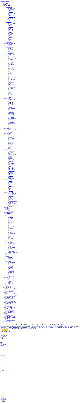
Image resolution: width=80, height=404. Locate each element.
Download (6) (12, 218)
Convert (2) (11, 24)
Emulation (74, 326)
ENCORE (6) (12, 49)
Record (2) (11, 35)
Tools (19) (11, 148)
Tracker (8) (11, 40)
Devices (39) (9, 98)
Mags (32, 327)
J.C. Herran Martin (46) (11, 296)
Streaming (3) (12, 233)
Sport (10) (11, 173)
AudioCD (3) (12, 23)
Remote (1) (11, 226)
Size (1, 342)
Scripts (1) (11, 214)
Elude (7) (11, 48)
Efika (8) (11, 119)
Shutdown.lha (3, 399)
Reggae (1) (11, 90)
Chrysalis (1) (9, 42)
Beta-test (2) (11, 211)
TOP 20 (5, 4)
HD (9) (10, 107)
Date (1, 347)
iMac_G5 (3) (11, 196)
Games (7, 327)
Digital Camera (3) (13, 100)
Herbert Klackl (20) (10, 305)
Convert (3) (11, 279)
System (15, 328)
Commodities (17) (12, 9)
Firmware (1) (11, 267)
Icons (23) (11, 12)
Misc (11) (11, 283)
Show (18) (11, 187)
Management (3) (12, 84)
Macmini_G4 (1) (12, 197)
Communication (24, 326)
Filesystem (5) (12, 222)
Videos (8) (8, 286)
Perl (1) (10, 89)
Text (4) (10, 177)
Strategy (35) (11, 174)
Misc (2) (11, 268)
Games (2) (11, 121)
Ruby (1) (11, 92)
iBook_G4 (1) (12, 194)
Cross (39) (11, 72)
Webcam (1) (11, 114)
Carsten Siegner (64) (10, 292)
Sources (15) (11, 95)
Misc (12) (11, 30)
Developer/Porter (3, 344)
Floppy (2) (11, 104)
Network (59, 327)
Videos (33, 328)
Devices (58, 326)
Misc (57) (8, 209)
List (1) (10, 142)
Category (2, 345)
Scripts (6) (11, 37)
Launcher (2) (11, 159)
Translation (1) (12, 274)
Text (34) (8, 277)
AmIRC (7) (11, 44)
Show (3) (11, 146)
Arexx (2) (11, 65)
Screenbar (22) (12, 17)
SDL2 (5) (11, 94)
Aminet (8, 321)
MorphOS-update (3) (10, 212)
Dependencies (41, 326)
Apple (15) (11, 117)
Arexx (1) (11, 257)
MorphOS (44, 324)
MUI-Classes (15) (12, 60)
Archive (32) (11, 134)
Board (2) (11, 153)
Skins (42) (11, 18)
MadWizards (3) (12, 50)
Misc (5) (11, 85)
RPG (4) (11, 167)
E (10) (10, 74)
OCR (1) (11, 246)
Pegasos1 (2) (11, 198)
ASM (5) (11, 67)
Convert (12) (11, 242)
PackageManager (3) (13, 224)
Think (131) (11, 178)
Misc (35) (11, 161)
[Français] (7, 1)
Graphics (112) (9, 179)
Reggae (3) (11, 272)
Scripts (10, 328)
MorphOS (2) (12, 123)
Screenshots (3, 328)
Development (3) (12, 118)
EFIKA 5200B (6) (12, 193)
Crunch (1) (11, 138)
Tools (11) (11, 97)
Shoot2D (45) (12, 169)
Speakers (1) (11, 112)
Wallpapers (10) (12, 20)
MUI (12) (11, 88)
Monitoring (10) (12, 269)
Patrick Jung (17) (10, 311)
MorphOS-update (43, 327)
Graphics (14, 327)
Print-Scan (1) (12, 248)
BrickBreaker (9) (12, 154)
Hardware (21, 327)
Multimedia (52, 327)
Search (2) (11, 144)
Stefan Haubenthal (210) (11, 288)
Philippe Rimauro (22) (11, 302)
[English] (2, 1)
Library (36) (11, 59)
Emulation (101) (9, 128)
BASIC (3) (11, 69)
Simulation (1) (12, 172)
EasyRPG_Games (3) (13, 131)
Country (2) (11, 264)
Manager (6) (11, 143)
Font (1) (10, 282)
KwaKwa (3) (11, 45)
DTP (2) (10, 244)
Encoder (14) (11, 28)
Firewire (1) (11, 103)
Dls (1, 343)
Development (50, 326)
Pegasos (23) (11, 124)
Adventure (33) (12, 152)
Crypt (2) (11, 139)
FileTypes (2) (11, 10)
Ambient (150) (9, 7)
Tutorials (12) (12, 126)
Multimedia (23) (9, 213)
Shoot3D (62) (12, 171)
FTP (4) (10, 223)
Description (2, 340)
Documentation (66, 326)
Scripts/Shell (2, 400)
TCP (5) (10, 234)
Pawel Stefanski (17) (10, 310)
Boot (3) (11, 263)
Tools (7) (11, 39)
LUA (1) (11, 258)
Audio (10, 326)
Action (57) (11, 151)
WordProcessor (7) (13, 252)
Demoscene (33, 326)
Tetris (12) (11, 176)
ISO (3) (8, 207)
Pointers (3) (11, 15)
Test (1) (10, 236)
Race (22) (11, 164)
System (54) (9, 261)
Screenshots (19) (9, 254)
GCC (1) (11, 78)
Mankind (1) (11, 52)
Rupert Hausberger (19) (11, 306)
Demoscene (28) (9, 47)
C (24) (10, 70)
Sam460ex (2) (12, 204)
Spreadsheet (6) (12, 251)
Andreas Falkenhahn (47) (11, 295)
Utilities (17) (11, 19)
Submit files (6, 3)
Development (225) (10, 62)
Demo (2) (11, 157)
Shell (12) (11, 273)
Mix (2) (10, 32)
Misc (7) (11, 186)
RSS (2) (10, 227)
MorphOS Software (10, 320)
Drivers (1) (11, 25)
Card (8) (11, 156)
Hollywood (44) (12, 58)
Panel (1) (11, 14)
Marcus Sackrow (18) (10, 308)
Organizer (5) (12, 247)
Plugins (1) (11, 271)
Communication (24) (10, 43)
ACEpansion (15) (12, 129)
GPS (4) (10, 105)
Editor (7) (11, 158)
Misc (36, 327)
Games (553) (9, 149)
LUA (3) (11, 83)
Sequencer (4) (12, 38)
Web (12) (11, 238)
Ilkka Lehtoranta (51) (10, 293)
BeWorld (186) (9, 290)
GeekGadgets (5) (12, 79)
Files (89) (8, 133)
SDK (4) (11, 93)
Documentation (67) (10, 115)
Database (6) (11, 243)
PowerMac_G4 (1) (13, 202)
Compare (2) (11, 278)
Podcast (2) (11, 34)
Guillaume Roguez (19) (11, 307)
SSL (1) (10, 232)
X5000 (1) (11, 127)
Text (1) (10, 147)
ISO (27, 327)
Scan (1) (11, 228)
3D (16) (10, 181)
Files (2, 327)
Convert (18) (11, 182)
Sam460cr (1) (12, 203)
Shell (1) (11, 259)
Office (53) (8, 241)
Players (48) (11, 33)
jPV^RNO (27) (9, 298)
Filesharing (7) (12, 221)
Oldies (71, 327)
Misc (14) (11, 132)
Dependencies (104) (10, 54)
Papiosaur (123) (9, 291)
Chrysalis (17, 326)
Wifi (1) (10, 239)
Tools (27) (11, 189)
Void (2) (10, 53)
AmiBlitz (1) (11, 63)
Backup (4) (11, 136)
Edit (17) (11, 281)
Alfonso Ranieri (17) (10, 312)
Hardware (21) (9, 192)
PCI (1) (10, 109)
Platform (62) (11, 163)
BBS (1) (11, 217)
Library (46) (11, 82)
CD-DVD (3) (12, 99)
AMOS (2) (11, 64)
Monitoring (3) (12, 87)
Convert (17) (11, 137)
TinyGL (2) (11, 188)
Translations (27, 328)
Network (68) (9, 216)
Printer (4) (11, 110)
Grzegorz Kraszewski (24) (11, 301)
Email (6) (11, 219)
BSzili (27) (8, 300)
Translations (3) (9, 285)
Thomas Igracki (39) (10, 297)
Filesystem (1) (12, 102)
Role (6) (10, 166)
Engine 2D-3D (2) (12, 75)
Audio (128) (9, 22)
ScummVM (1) (12, 168)
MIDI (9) (11, 29)
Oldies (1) (8, 253)
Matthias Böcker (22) (10, 303)
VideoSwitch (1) (12, 113)
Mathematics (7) (12, 184)
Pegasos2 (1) (11, 199)
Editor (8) (11, 27)
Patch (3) (11, 162)
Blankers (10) (12, 8)
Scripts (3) (8, 256)
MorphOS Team (9, 315)
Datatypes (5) (12, 55)
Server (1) (11, 231)
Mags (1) (8, 208)
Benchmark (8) (12, 262)
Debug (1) (11, 73)
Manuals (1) (11, 122)
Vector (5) (11, 191)
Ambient (3, 326)
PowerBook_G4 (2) (13, 201)
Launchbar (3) (12, 13)
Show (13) (11, 249)
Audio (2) (11, 68)
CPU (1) (11, 266)
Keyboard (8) (12, 108)
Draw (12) (11, 183)
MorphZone (9, 318)
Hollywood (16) (12, 80)
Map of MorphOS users (11, 317)
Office (65, 327)
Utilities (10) (11, 276)
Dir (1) (10, 141)
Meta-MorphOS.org (10, 316)
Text (21, 328)
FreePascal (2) (12, 77)
